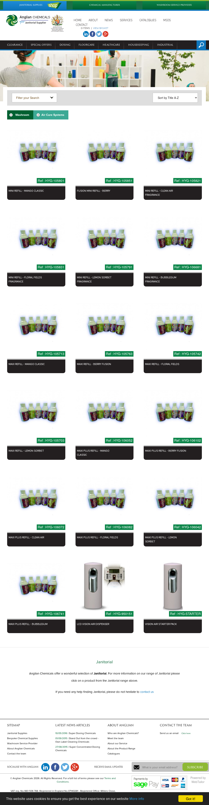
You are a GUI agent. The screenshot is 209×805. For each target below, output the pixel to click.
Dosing (65, 44)
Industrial (165, 44)
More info (136, 799)
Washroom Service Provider (22, 743)
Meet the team (116, 738)
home (78, 20)
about (93, 20)
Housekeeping (138, 44)
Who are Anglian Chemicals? (123, 733)
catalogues (147, 20)
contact (82, 25)
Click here (186, 733)
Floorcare (86, 44)
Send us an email (169, 733)
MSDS (167, 20)
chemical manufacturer (104, 5)
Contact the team (16, 753)
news (109, 20)
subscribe (195, 767)
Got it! (190, 798)
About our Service (117, 743)
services (126, 20)
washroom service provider (174, 5)
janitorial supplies (30, 5)
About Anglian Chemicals (21, 748)
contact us (147, 692)
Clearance (15, 44)
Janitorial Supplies (17, 733)
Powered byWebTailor (198, 780)
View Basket (100, 28)
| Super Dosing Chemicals (82, 733)
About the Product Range (121, 748)
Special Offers (41, 44)
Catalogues (114, 753)
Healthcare (111, 44)
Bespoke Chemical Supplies (22, 738)
